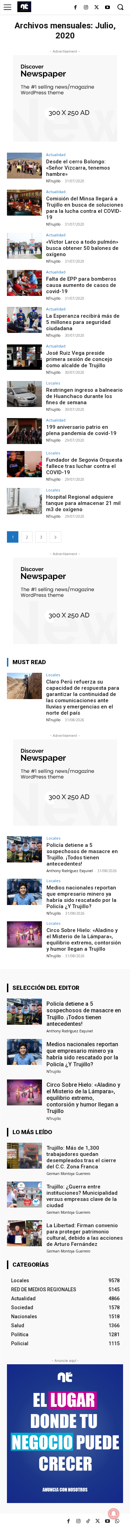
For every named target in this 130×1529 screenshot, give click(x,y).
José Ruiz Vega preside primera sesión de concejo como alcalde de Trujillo (79, 359)
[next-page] (55, 537)
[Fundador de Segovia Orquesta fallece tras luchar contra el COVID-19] (24, 464)
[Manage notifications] (113, 1513)
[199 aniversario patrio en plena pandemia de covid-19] (24, 431)
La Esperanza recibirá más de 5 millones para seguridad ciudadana (83, 322)
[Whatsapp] (117, 1521)
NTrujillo (53, 181)
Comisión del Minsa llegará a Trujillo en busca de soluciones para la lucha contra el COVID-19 (84, 208)
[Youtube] (107, 7)
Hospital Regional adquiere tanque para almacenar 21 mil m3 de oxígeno (83, 503)
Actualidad (56, 154)
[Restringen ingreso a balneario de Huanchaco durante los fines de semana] (24, 394)
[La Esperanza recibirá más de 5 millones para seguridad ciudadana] (24, 320)
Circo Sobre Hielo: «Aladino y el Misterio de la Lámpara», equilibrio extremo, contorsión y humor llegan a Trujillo (83, 939)
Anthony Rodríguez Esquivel (69, 870)
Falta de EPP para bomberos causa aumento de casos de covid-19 (81, 285)
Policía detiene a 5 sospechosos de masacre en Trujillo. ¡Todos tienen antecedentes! (82, 854)
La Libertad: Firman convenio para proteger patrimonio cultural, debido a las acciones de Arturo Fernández (84, 1234)
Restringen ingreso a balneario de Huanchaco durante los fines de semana (84, 396)
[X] (96, 7)
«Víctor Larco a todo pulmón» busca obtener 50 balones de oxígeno (82, 248)
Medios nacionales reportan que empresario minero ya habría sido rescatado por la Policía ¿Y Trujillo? (81, 897)
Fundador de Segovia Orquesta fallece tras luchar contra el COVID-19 (84, 466)
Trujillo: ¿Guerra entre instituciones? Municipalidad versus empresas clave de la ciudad (82, 1196)
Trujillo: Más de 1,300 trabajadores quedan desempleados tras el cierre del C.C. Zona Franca (81, 1157)
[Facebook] (75, 7)
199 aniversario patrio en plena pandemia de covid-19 (81, 430)
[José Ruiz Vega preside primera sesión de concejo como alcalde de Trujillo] (24, 357)
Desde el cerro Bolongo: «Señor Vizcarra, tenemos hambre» (78, 168)
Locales (53, 383)
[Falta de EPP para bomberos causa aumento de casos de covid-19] (24, 283)
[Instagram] (86, 7)
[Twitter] (98, 1521)
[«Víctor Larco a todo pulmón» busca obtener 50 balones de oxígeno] (24, 246)
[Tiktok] (88, 1521)
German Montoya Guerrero (68, 1173)
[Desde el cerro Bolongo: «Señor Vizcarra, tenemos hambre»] (24, 166)
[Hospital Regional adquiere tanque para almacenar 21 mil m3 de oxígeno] (24, 501)
